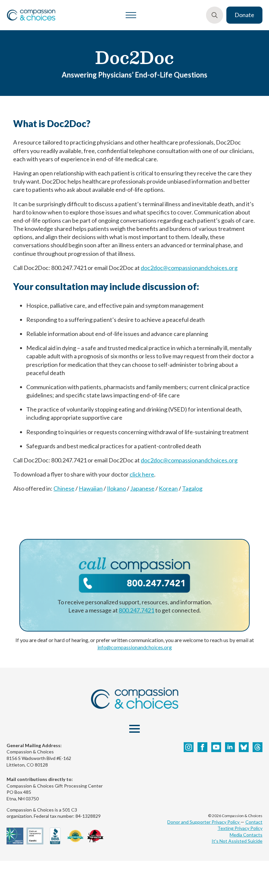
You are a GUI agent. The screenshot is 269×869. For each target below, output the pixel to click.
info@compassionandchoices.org (134, 647)
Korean (168, 488)
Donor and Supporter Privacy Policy (203, 822)
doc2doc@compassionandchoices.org (189, 267)
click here (142, 474)
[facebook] (202, 747)
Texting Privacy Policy (239, 828)
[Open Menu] (131, 15)
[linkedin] (230, 747)
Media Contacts (246, 834)
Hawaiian (91, 488)
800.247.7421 (136, 610)
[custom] (244, 747)
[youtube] (216, 747)
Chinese (63, 488)
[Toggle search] (214, 15)
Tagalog (192, 488)
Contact (253, 822)
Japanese (142, 488)
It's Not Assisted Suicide (237, 841)
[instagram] (189, 747)
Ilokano (116, 488)
